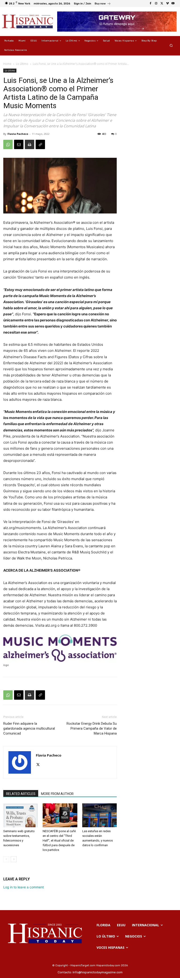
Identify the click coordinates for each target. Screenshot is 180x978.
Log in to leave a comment (23, 887)
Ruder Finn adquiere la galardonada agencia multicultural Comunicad (29, 728)
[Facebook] (150, 3)
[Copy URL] (40, 144)
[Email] (18, 144)
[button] (171, 45)
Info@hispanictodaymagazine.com (98, 972)
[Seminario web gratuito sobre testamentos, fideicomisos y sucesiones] (20, 815)
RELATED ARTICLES (20, 794)
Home (7, 64)
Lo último (22, 64)
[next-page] (14, 859)
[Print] (29, 144)
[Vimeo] (167, 3)
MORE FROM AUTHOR (57, 794)
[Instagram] (156, 3)
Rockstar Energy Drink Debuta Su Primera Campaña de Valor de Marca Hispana (92, 728)
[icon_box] (103, 4)
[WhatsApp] (8, 144)
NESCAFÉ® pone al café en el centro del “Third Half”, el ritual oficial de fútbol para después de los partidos (59, 840)
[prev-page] (6, 859)
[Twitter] (162, 3)
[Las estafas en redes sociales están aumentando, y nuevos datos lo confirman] (99, 815)
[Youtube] (173, 3)
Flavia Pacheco (18, 134)
